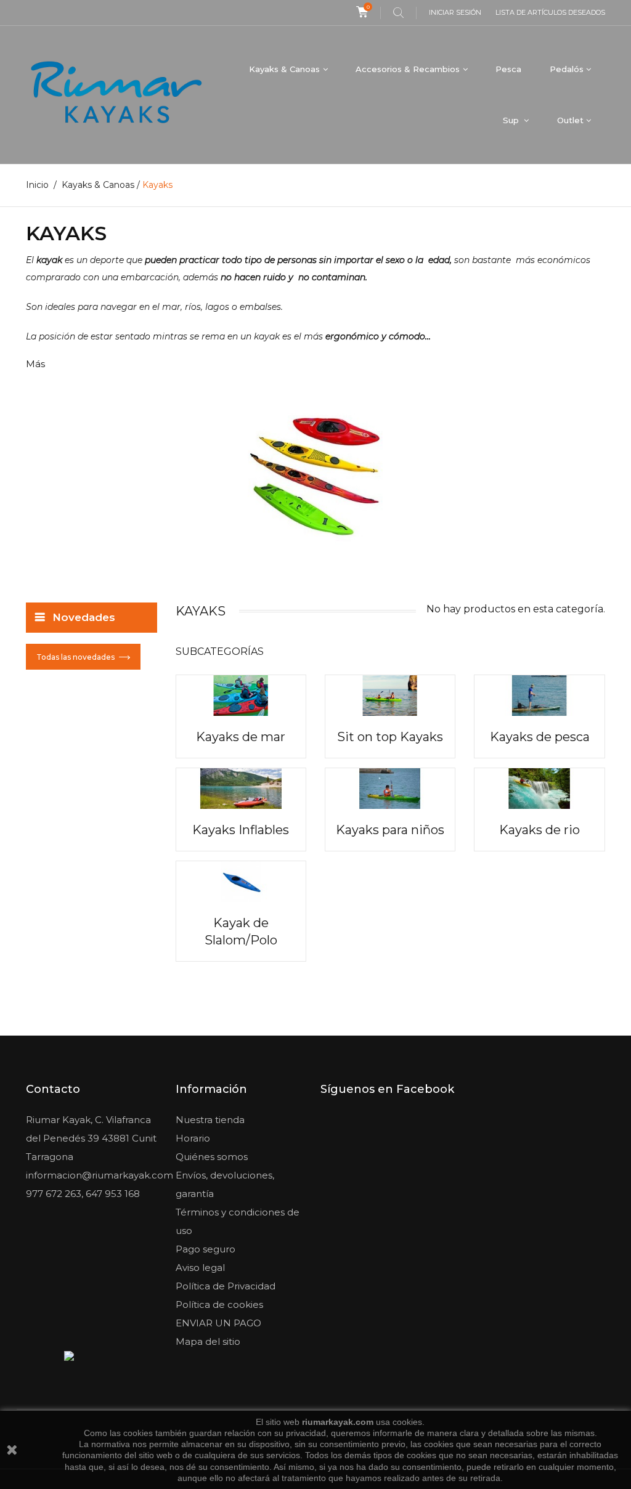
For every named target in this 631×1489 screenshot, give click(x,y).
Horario (193, 1138)
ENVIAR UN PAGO (218, 1323)
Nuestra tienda (210, 1120)
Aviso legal (200, 1267)
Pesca (508, 69)
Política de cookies (219, 1304)
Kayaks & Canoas (284, 69)
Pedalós (567, 69)
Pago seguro (205, 1249)
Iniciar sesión (455, 12)
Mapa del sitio (208, 1341)
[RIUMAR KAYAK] (116, 94)
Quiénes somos (212, 1156)
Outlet (570, 120)
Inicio (37, 184)
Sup (512, 120)
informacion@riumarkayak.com (99, 1175)
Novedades (83, 617)
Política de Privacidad (225, 1286)
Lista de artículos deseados (550, 12)
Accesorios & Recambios (408, 69)
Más (35, 364)
